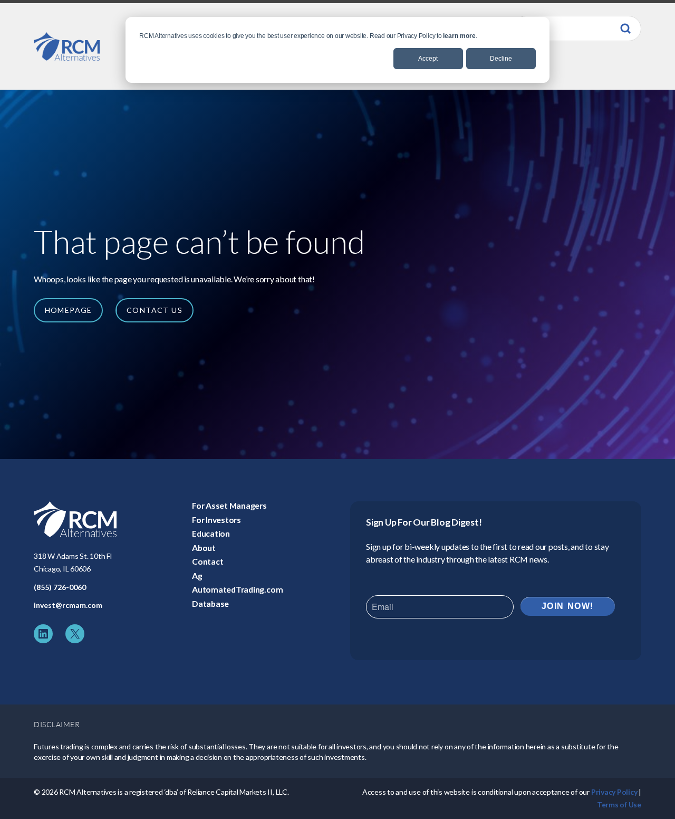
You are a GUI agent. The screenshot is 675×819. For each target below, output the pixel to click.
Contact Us (154, 310)
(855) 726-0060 (60, 587)
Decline (501, 58)
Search (625, 28)
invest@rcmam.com (68, 605)
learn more (459, 36)
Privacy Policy (614, 791)
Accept (428, 58)
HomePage (68, 310)
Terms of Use (619, 804)
